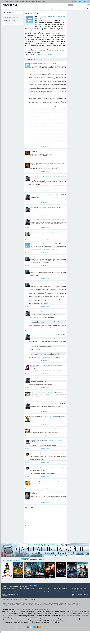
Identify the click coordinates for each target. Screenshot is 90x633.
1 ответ (28, 227)
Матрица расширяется (50, 392)
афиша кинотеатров (60, 604)
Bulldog (31, 243)
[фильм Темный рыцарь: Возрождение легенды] (50, 570)
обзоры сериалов (20, 8)
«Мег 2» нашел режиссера (60, 588)
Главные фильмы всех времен (27, 588)
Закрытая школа (59, 578)
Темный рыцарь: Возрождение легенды (49, 580)
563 (25, 527)
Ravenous (32, 481)
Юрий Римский (76, 615)
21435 (26, 538)
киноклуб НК (42, 8)
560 (25, 520)
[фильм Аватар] (29, 570)
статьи (28, 8)
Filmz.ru (5, 599)
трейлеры (34, 8)
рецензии (11, 8)
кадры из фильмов (53, 603)
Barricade (32, 416)
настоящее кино (17, 599)
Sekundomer (32, 440)
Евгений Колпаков (34, 492)
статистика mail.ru (18, 605)
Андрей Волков (65, 615)
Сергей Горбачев (14, 615)
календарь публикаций (65, 603)
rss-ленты (82, 604)
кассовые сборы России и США (30, 604)
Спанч (31, 176)
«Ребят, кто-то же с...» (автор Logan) (51, 256)
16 (38, 492)
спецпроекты (5, 604)
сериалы (12, 603)
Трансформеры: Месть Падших (16, 579)
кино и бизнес (76, 603)
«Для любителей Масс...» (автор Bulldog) (50, 176)
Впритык (79, 578)
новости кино (5, 603)
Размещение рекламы (45, 609)
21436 (26, 541)
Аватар (25, 578)
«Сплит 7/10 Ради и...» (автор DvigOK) (50, 219)
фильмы (18, 603)
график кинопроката (59, 8)
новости (4, 8)
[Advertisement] (77, 32)
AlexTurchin (32, 365)
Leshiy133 (32, 150)
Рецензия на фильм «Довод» (9, 588)
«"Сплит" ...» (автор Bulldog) (48, 207)
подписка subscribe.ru (72, 604)
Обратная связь (33, 609)
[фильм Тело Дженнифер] (7, 570)
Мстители (36, 578)
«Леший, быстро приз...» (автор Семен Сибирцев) (54, 150)
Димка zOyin (32, 392)
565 (25, 532)
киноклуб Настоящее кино (47, 604)
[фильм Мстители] (39, 570)
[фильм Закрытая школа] (61, 570)
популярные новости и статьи (14, 586)
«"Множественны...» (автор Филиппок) (50, 334)
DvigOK (31, 232)
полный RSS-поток (7, 605)
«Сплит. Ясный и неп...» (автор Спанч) (50, 403)
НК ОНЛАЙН (50, 8)
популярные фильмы (11, 560)
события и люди (32, 603)
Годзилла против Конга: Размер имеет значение (79, 589)
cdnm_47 (32, 256)
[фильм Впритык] (82, 570)
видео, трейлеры (42, 603)
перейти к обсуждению (45, 146)
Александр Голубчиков (65, 613)
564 (25, 529)
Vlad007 (32, 63)
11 (34, 256)
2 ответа (28, 306)
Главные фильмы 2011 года (43, 588)
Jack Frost (29, 24)
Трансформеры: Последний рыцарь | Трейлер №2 (55, 428)
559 (25, 518)
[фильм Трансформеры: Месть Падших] (18, 570)
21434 (26, 536)
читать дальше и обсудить (45, 54)
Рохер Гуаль (46, 63)
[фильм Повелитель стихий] (72, 570)
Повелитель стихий (69, 579)
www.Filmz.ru (6, 613)
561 (25, 523)
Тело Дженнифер (6, 578)
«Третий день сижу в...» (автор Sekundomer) (52, 282)
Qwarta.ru (34, 617)
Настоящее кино (22, 609)
